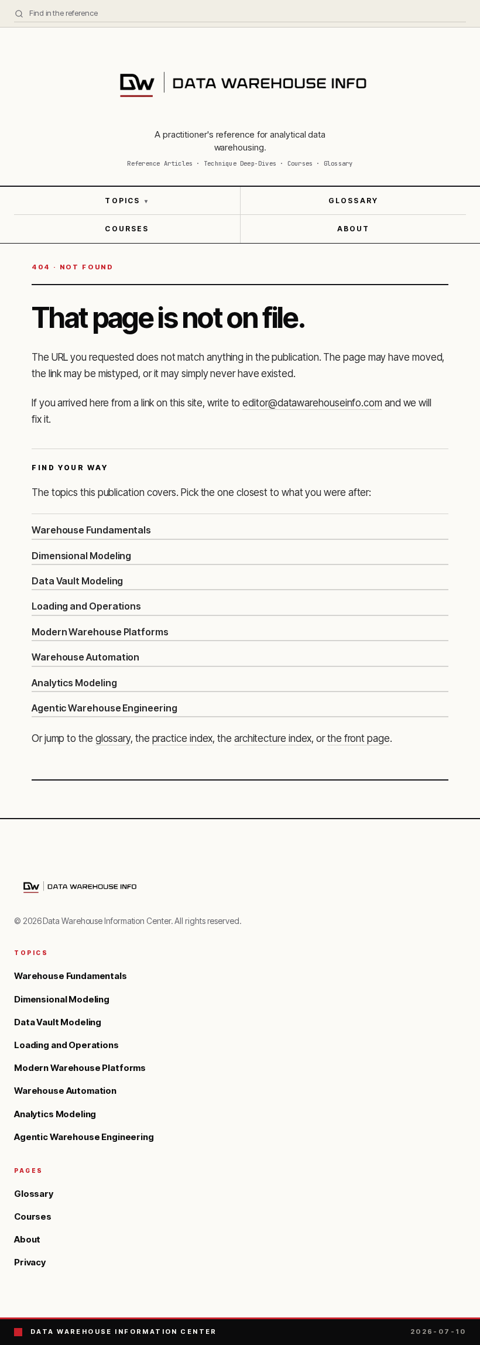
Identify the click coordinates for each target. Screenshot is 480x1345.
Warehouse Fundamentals (91, 530)
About (353, 228)
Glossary (353, 200)
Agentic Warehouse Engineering (104, 708)
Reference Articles (160, 163)
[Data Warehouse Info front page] (240, 84)
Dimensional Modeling (81, 556)
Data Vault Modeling (77, 581)
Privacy (30, 1262)
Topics (127, 200)
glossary (113, 738)
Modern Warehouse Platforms (100, 632)
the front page (358, 738)
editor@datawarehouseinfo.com (312, 403)
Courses (127, 228)
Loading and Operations (86, 606)
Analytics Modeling (74, 683)
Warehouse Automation (85, 657)
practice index (182, 738)
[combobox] (240, 13)
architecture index (272, 738)
